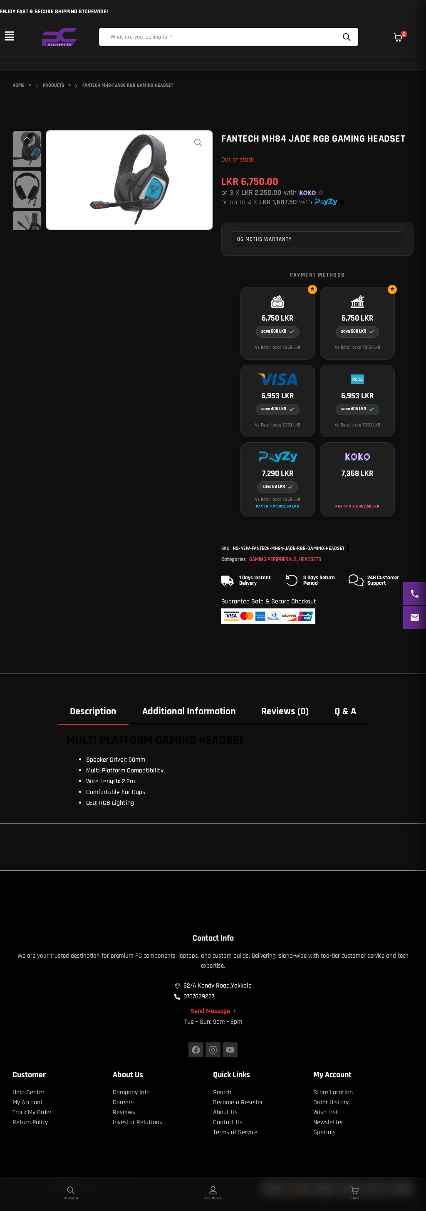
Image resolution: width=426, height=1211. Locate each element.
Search (347, 37)
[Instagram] (213, 1049)
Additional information (189, 711)
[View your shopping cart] (398, 37)
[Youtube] (230, 1049)
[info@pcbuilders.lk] (414, 617)
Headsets (310, 559)
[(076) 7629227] (414, 593)
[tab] (93, 711)
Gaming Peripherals (273, 559)
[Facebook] (195, 1049)
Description (93, 711)
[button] (9, 36)
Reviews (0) (285, 711)
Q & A (345, 711)
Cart (354, 1198)
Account (213, 1198)
